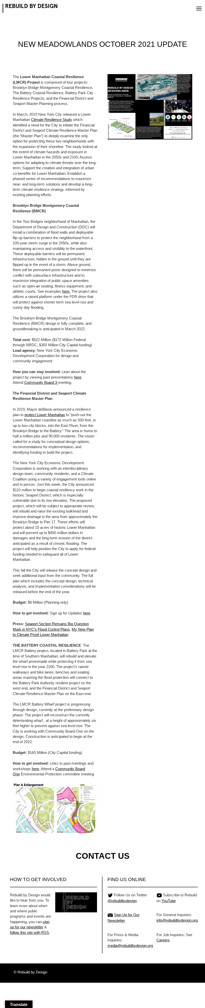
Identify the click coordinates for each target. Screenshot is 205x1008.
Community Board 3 (41, 382)
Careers (163, 940)
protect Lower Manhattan (44, 415)
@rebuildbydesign (122, 901)
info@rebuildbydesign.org (177, 920)
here (77, 377)
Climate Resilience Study (51, 119)
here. (66, 291)
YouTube (169, 901)
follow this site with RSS (29, 932)
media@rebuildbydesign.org (130, 945)
